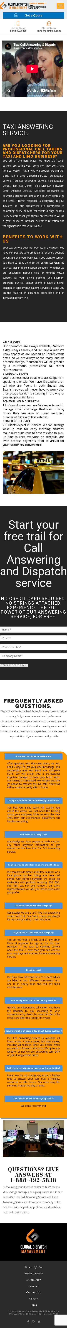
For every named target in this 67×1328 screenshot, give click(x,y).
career (33, 1298)
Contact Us (33, 1292)
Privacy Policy (33, 1273)
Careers (33, 1286)
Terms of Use (33, 1267)
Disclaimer (33, 1279)
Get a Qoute (33, 15)
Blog (34, 1304)
